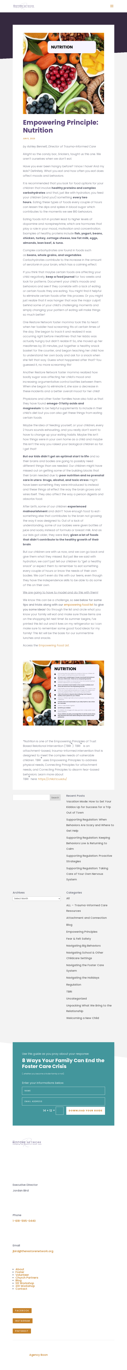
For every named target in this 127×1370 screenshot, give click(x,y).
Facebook (22, 1310)
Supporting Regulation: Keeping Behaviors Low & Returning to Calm (88, 843)
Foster (19, 1272)
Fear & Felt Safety (78, 939)
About (19, 1269)
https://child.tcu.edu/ (52, 779)
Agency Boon (38, 1355)
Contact (21, 1289)
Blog (69, 925)
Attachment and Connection (86, 918)
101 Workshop (24, 1283)
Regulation (73, 985)
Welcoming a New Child (82, 1018)
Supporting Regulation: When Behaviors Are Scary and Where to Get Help (90, 825)
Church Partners (26, 1278)
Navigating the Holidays (82, 978)
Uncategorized (76, 998)
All (68, 898)
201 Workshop (25, 1286)
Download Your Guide (86, 1110)
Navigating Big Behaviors (83, 946)
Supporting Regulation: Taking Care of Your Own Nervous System (87, 873)
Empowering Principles (81, 932)
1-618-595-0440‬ (24, 1221)
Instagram (22, 1320)
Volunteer (22, 1275)
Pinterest (21, 1331)
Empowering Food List (54, 645)
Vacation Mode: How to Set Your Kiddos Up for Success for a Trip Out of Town (88, 806)
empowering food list (78, 605)
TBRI (69, 991)
